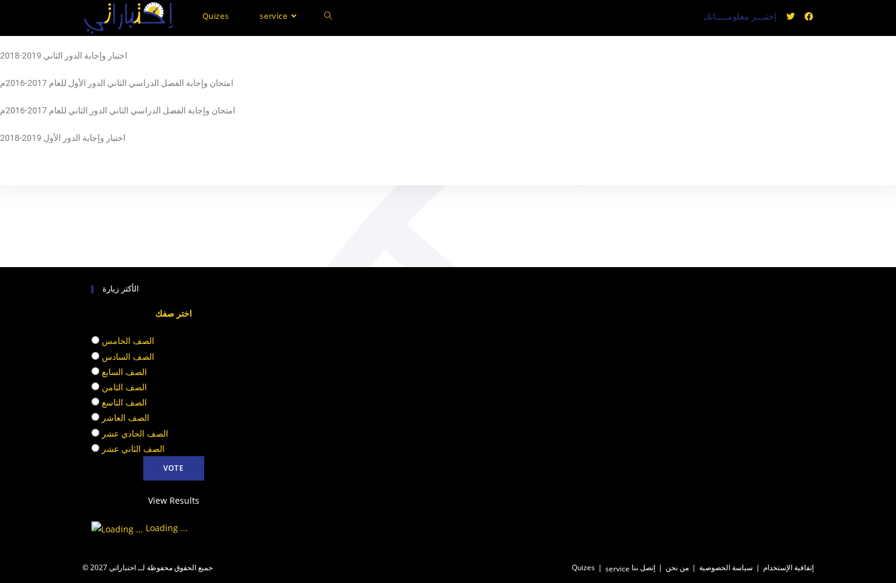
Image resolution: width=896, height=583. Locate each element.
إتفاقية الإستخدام (788, 567)
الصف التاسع (124, 402)
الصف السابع (124, 371)
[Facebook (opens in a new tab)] (809, 16)
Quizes (583, 567)
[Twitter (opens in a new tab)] (790, 16)
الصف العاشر (125, 417)
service (617, 568)
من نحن (677, 567)
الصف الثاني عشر (133, 448)
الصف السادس (128, 356)
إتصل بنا (643, 567)
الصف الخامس (128, 340)
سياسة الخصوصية (726, 567)
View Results (173, 500)
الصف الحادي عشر (135, 433)
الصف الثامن (124, 387)
